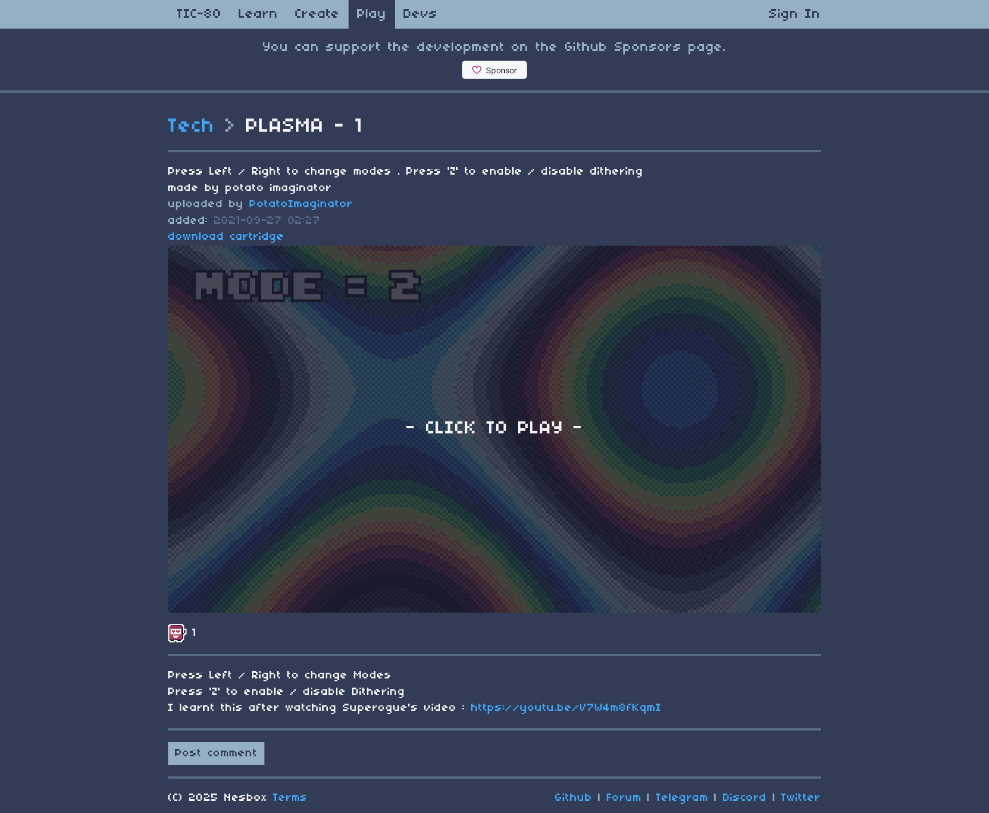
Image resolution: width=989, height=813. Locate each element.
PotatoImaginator (301, 204)
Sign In (795, 14)
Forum (624, 798)
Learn (258, 14)
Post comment (216, 753)
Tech (191, 126)
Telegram (682, 798)
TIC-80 (199, 14)
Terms (290, 798)
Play (371, 14)
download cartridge (226, 237)
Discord (745, 798)
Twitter (801, 798)
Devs (420, 14)
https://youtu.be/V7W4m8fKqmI (566, 708)
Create (317, 14)
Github (573, 798)
